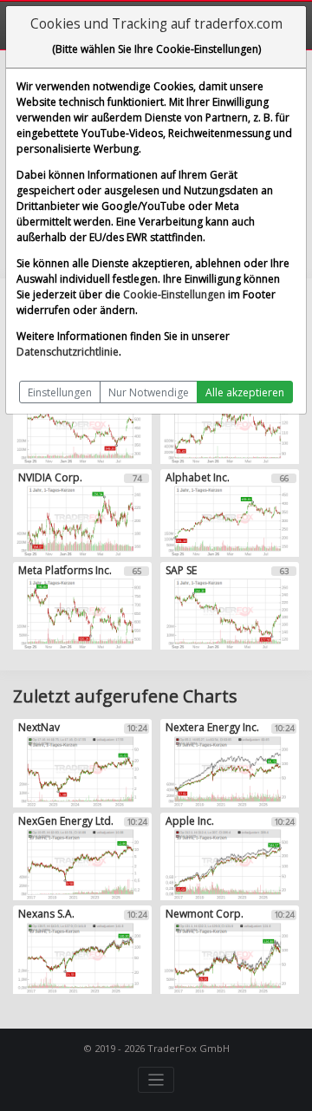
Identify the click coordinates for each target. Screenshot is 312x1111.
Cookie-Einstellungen (174, 294)
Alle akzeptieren (244, 392)
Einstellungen (60, 392)
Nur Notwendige (148, 392)
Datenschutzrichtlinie (67, 351)
